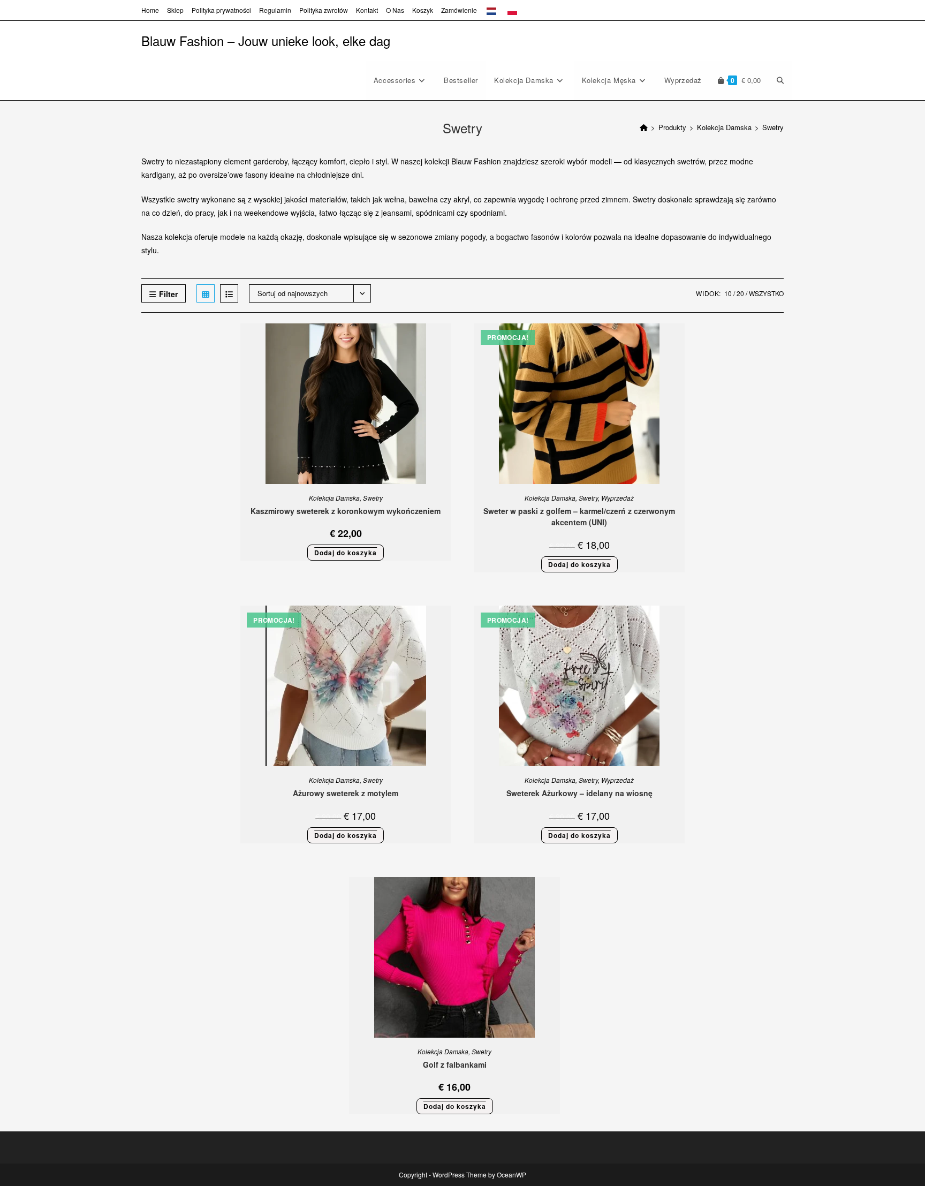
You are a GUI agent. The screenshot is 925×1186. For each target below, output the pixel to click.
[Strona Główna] (644, 127)
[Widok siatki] (205, 293)
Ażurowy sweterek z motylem (345, 793)
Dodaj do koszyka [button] (345, 552)
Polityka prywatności (221, 9)
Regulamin (275, 9)
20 (740, 293)
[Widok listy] (229, 293)
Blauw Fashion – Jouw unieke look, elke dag (265, 40)
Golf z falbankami (455, 1064)
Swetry (773, 127)
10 (728, 293)
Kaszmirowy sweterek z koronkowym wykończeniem (346, 510)
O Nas (395, 9)
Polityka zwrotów (323, 9)
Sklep (175, 9)
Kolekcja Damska (334, 497)
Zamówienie (459, 9)
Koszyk (422, 9)
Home (150, 9)
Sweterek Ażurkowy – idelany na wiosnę (579, 793)
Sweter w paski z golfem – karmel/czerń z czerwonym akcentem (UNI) (579, 516)
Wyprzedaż (617, 497)
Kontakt (367, 9)
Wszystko (766, 293)
